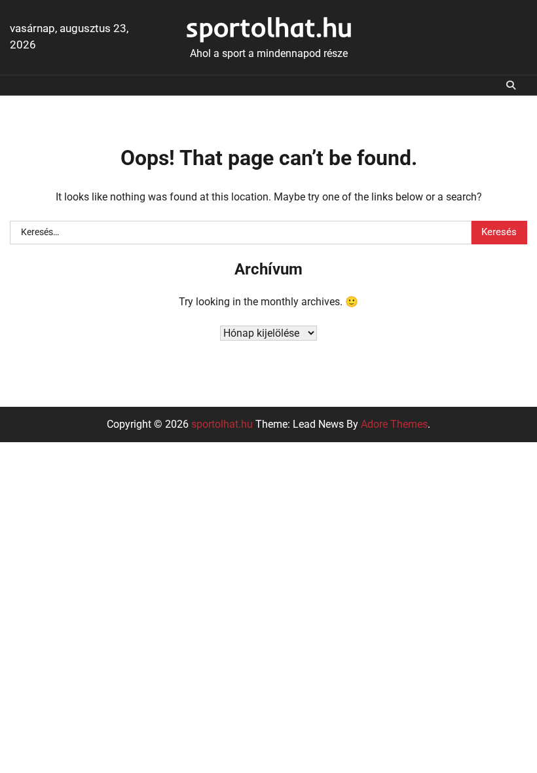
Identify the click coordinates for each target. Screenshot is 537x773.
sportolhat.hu (268, 26)
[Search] (511, 85)
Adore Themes (394, 424)
